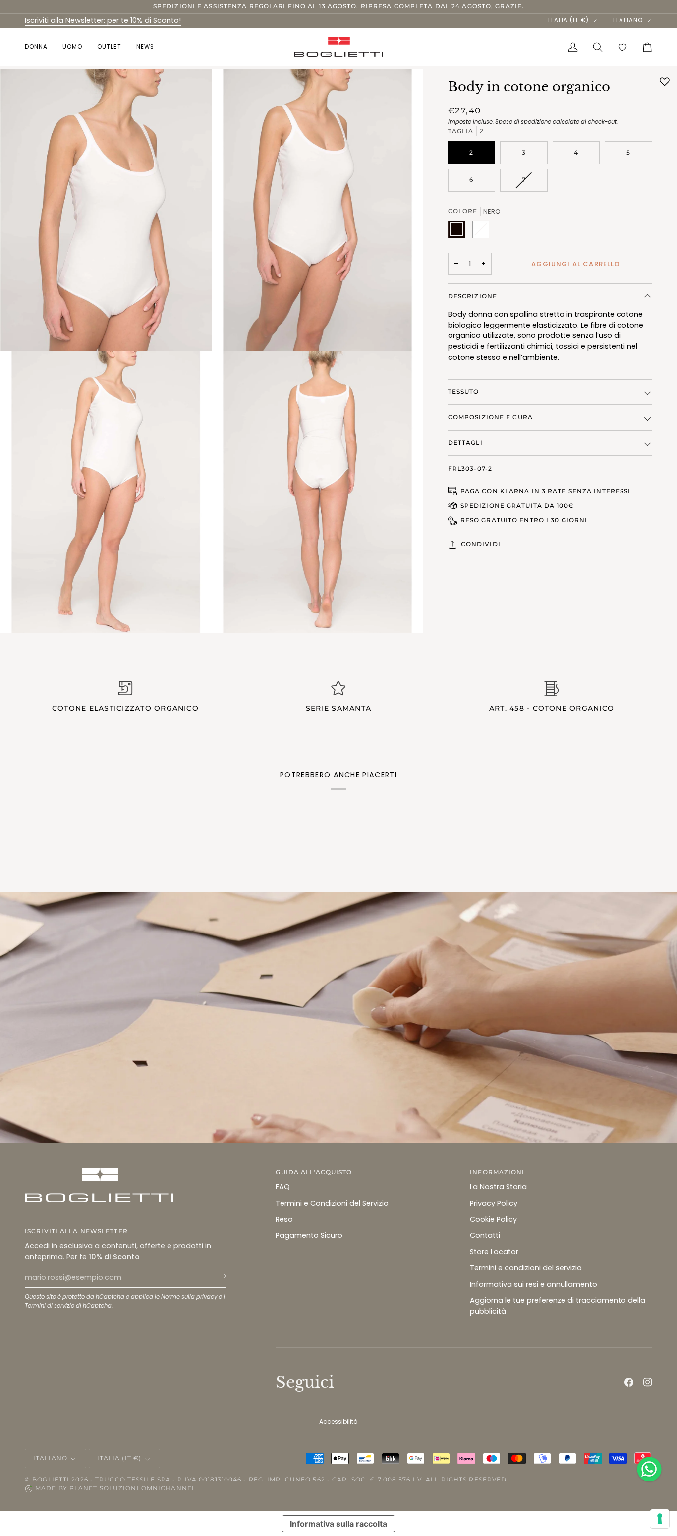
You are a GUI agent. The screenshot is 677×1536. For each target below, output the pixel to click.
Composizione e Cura (490, 417)
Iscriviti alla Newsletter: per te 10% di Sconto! (103, 20)
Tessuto (463, 391)
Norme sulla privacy (189, 1297)
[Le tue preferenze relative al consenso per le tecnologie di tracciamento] (659, 1518)
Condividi (481, 544)
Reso (284, 1219)
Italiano (627, 20)
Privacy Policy (493, 1203)
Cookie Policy (493, 1219)
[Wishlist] (622, 47)
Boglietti (50, 1479)
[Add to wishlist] (665, 82)
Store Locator (494, 1252)
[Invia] (218, 1276)
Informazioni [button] (497, 1172)
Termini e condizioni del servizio (526, 1268)
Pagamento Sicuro (309, 1235)
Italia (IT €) (568, 20)
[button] (40, 47)
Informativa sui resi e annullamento (533, 1284)
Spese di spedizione (523, 122)
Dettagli (465, 442)
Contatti (485, 1235)
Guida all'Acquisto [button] (314, 1172)
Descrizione (472, 296)
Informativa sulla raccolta (338, 1524)
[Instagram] (647, 1382)
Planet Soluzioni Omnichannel (132, 1488)
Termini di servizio (49, 1306)
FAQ (283, 1187)
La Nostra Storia (498, 1187)
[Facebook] (628, 1382)
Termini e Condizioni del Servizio (332, 1203)
